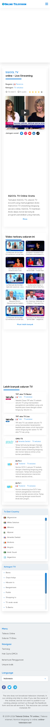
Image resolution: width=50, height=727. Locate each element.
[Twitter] (9, 687)
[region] (25, 538)
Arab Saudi (12, 552)
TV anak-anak (12, 602)
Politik (8, 592)
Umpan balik (7, 665)
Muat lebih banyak (25, 324)
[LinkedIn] (33, 133)
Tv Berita (9, 607)
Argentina (11, 557)
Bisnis (8, 573)
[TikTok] (37, 133)
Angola (10, 547)
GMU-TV (19, 439)
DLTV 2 (18, 461)
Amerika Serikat (14, 537)
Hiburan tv (10, 582)
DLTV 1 (18, 483)
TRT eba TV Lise (23, 416)
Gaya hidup (11, 578)
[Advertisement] (25, 36)
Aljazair (10, 532)
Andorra (10, 542)
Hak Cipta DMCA (9, 654)
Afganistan (12, 517)
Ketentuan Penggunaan (13, 660)
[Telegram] (15, 687)
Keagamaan (11, 587)
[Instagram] (25, 133)
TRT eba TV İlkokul (23, 394)
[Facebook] (4, 687)
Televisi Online (8, 634)
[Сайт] (21, 133)
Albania (10, 527)
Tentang (6, 649)
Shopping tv (11, 597)
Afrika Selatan (13, 522)
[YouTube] (29, 133)
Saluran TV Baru (9, 638)
